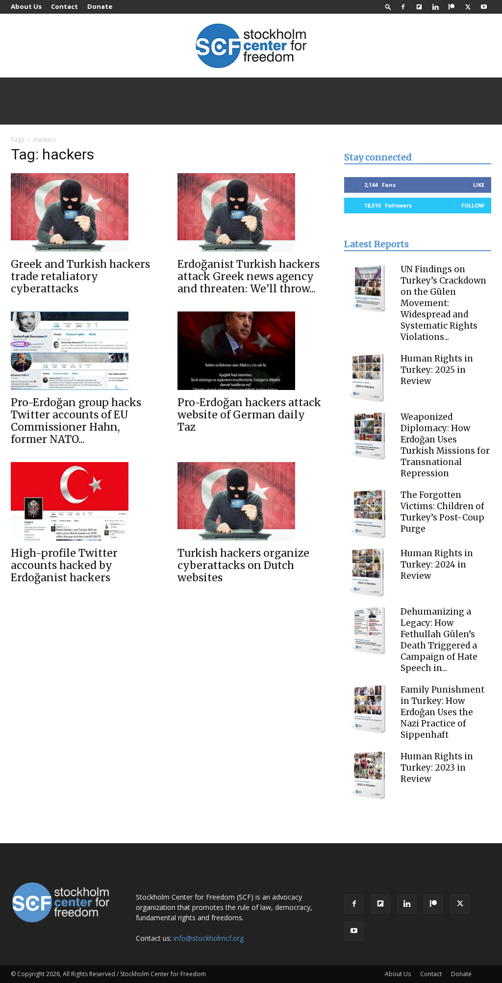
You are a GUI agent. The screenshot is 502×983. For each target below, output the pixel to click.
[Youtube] (484, 7)
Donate (99, 6)
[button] (388, 6)
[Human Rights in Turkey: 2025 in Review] (368, 377)
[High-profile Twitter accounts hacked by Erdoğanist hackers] (84, 501)
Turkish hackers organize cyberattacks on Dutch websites (243, 565)
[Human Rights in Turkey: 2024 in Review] (368, 572)
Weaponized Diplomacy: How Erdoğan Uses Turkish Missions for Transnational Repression (445, 445)
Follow (472, 205)
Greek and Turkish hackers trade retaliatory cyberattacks (80, 276)
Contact (64, 6)
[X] (467, 7)
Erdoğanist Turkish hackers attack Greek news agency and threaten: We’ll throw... (248, 276)
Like (478, 184)
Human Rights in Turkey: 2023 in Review (437, 767)
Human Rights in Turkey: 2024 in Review (437, 564)
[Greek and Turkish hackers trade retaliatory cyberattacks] (84, 212)
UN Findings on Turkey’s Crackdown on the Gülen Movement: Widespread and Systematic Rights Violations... (443, 303)
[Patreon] (451, 7)
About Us (26, 6)
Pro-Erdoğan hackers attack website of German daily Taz (249, 415)
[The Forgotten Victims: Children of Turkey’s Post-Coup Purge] (368, 514)
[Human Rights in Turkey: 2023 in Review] (368, 775)
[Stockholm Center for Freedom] (251, 46)
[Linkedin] (435, 7)
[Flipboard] (419, 7)
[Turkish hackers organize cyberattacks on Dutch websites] (251, 501)
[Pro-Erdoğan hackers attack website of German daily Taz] (251, 350)
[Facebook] (403, 7)
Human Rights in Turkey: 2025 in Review (437, 370)
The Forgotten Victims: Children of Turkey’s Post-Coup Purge (442, 512)
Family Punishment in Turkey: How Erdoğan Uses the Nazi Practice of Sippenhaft (442, 712)
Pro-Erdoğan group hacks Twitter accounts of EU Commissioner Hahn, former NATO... (76, 421)
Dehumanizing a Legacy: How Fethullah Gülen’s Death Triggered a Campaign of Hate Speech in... (439, 639)
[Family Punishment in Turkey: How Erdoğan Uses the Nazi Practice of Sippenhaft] (368, 708)
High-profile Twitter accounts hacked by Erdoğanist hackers (64, 565)
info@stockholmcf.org (209, 938)
